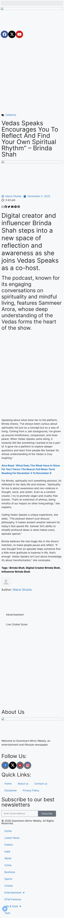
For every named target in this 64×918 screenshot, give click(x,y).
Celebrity (10, 114)
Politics (8, 844)
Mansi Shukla (22, 589)
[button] (32, 3)
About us (23, 783)
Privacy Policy (31, 790)
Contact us (40, 783)
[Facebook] (4, 34)
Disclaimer (10, 790)
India (7, 851)
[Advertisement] (32, 72)
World (7, 858)
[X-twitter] (12, 34)
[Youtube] (19, 34)
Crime (7, 865)
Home (8, 783)
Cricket (8, 885)
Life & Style (11, 906)
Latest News (12, 837)
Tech (7, 913)
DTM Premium (12, 899)
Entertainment (12, 892)
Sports (8, 878)
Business (9, 872)
